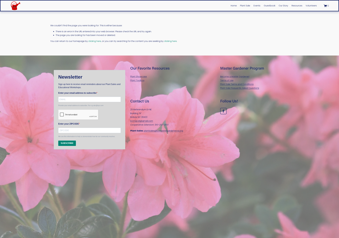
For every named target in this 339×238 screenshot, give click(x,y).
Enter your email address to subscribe (77, 93)
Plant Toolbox (137, 80)
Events (257, 5)
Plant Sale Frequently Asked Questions (239, 88)
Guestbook (269, 5)
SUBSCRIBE (67, 143)
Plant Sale (245, 5)
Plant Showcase (138, 76)
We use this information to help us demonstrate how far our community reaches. (86, 136)
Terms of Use (226, 80)
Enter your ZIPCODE (68, 124)
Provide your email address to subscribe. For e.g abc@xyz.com (80, 105)
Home (234, 5)
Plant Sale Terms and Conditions (237, 84)
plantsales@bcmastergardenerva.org (163, 130)
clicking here (94, 41)
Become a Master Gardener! (234, 76)
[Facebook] (223, 111)
